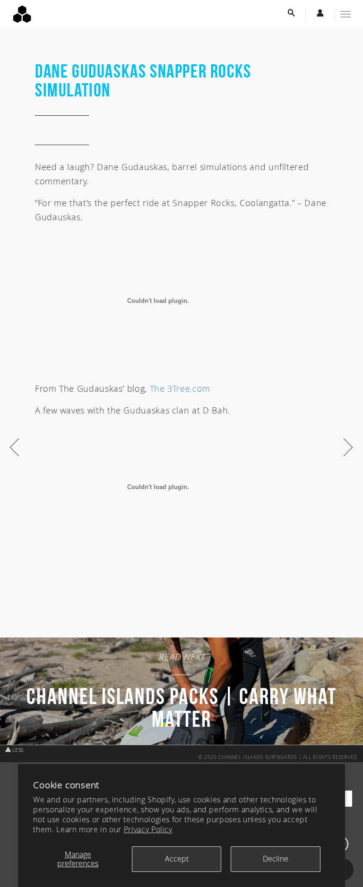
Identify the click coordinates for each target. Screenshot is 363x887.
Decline (275, 858)
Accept (177, 858)
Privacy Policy (148, 829)
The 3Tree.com (180, 388)
